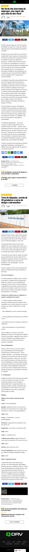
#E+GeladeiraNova (17, 500)
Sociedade (19, 542)
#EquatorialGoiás (7, 501)
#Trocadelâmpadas (7, 504)
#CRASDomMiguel (6, 500)
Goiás (3, 163)
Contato (23, 544)
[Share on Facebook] (5, 40)
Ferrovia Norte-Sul (18, 162)
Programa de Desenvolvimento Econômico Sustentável (13, 166)
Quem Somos (16, 544)
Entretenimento (9, 544)
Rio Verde (4, 167)
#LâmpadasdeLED (17, 501)
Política (9, 542)
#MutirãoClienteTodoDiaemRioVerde (11, 502)
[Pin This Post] (17, 40)
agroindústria (15, 161)
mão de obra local (11, 163)
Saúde (13, 542)
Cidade (3, 542)
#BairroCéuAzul (15, 498)
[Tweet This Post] (11, 40)
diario (8, 17)
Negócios (25, 542)
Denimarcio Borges (7, 162)
